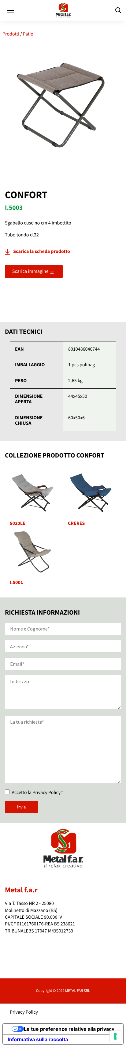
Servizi (19, 956)
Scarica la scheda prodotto (41, 251)
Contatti (20, 970)
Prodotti (10, 34)
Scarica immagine (31, 271)
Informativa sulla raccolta (38, 1039)
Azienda (20, 943)
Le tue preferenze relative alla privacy (69, 1029)
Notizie (19, 963)
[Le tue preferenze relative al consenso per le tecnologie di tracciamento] (115, 1036)
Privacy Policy (24, 1012)
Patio (28, 34)
